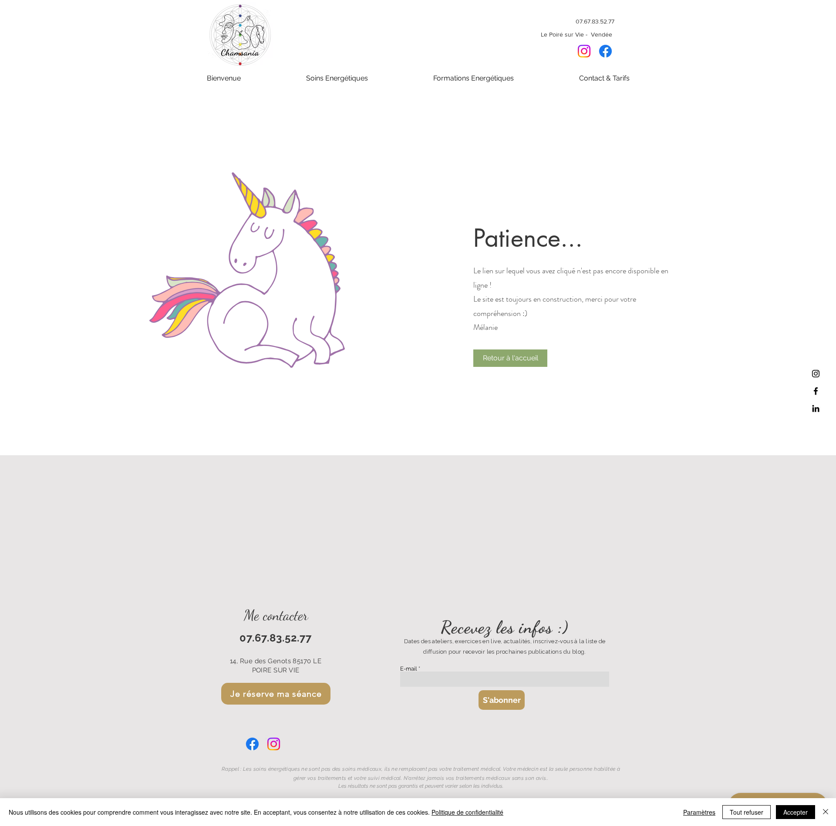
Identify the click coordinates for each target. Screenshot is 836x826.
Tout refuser (746, 812)
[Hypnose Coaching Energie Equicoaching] (816, 391)
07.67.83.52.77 (595, 21)
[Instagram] (584, 51)
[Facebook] (605, 51)
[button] (337, 78)
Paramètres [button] (699, 812)
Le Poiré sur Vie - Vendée (577, 34)
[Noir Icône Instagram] (816, 374)
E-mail (408, 669)
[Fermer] (825, 812)
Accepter (795, 812)
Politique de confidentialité (467, 812)
